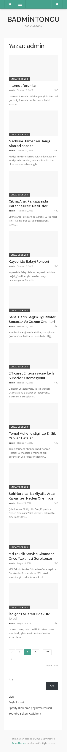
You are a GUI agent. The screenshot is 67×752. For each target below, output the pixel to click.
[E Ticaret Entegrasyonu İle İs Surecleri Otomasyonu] (33, 355)
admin (12, 90)
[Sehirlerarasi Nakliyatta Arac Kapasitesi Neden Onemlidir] (33, 476)
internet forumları (23, 86)
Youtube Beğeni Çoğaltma (25, 713)
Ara (11, 679)
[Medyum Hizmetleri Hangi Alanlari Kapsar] (33, 123)
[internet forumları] (33, 67)
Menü (18, 4)
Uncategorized (19, 79)
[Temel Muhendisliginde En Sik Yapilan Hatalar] (33, 415)
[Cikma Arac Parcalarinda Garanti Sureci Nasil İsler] (33, 183)
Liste (12, 696)
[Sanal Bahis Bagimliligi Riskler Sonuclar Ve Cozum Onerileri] (33, 299)
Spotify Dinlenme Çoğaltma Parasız (30, 708)
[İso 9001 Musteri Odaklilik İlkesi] (33, 596)
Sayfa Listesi (16, 702)
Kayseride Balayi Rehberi (29, 261)
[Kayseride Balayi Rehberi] (33, 243)
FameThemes (19, 743)
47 (49, 651)
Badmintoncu (33, 19)
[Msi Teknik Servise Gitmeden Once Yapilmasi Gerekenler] (33, 536)
